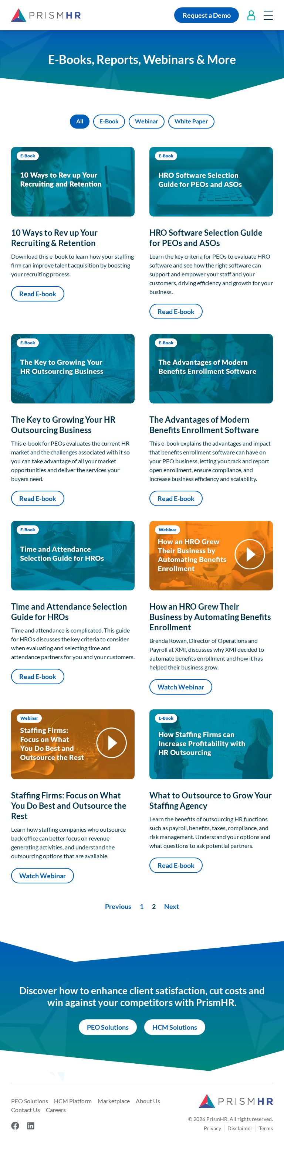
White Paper (191, 121)
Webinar (146, 121)
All (79, 121)
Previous (118, 906)
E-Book (109, 121)
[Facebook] (15, 1126)
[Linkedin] (31, 1126)
